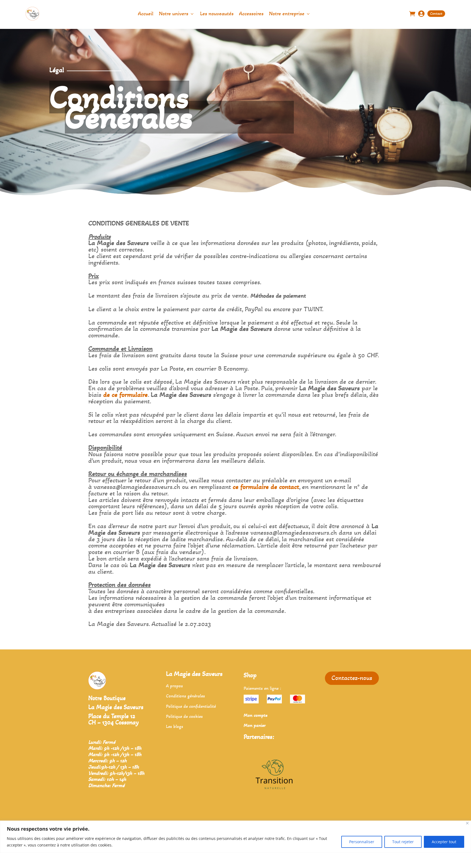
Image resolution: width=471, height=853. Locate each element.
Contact (436, 13)
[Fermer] (467, 823)
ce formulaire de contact (266, 487)
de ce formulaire (125, 395)
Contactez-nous (351, 678)
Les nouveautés (217, 13)
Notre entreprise (290, 13)
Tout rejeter (403, 841)
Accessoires (251, 13)
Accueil (145, 13)
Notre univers (177, 13)
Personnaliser (361, 841)
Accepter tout (444, 841)
